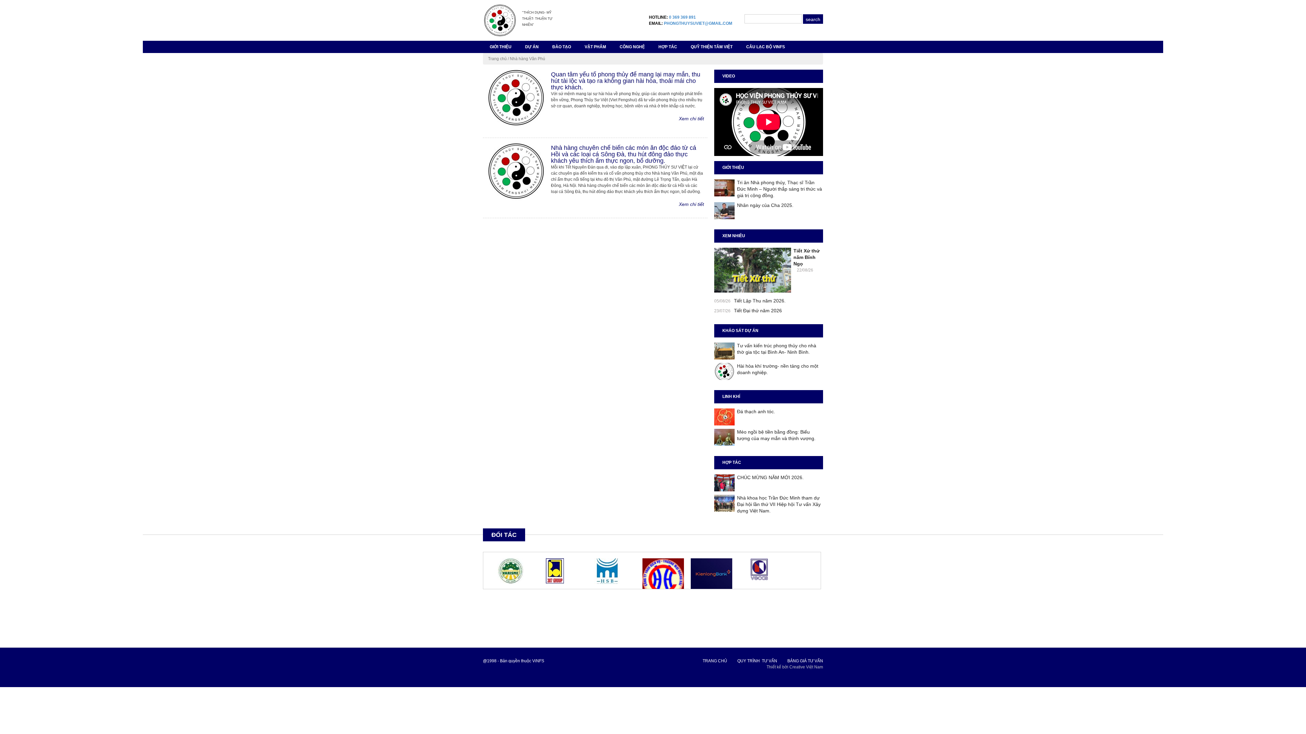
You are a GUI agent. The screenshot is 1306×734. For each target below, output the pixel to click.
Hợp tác (667, 47)
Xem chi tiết (691, 118)
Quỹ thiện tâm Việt (712, 47)
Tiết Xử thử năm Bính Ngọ (806, 257)
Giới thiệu (501, 47)
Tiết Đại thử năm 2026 (758, 310)
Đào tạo (561, 47)
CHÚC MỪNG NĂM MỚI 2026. (770, 477)
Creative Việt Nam (806, 667)
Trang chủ (497, 58)
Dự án (532, 47)
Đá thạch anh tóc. (756, 411)
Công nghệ (632, 47)
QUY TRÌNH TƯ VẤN (757, 661)
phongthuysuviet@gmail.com (698, 23)
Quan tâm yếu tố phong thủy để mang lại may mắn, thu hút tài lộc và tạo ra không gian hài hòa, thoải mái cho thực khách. (625, 81)
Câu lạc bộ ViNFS (765, 47)
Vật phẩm (595, 47)
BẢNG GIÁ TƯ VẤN (805, 661)
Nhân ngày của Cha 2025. (765, 205)
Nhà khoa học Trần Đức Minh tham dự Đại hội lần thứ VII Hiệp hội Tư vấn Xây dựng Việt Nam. (779, 504)
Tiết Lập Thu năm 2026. (760, 300)
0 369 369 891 (682, 17)
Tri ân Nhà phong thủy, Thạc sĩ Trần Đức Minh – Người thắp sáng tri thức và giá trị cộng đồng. (779, 189)
